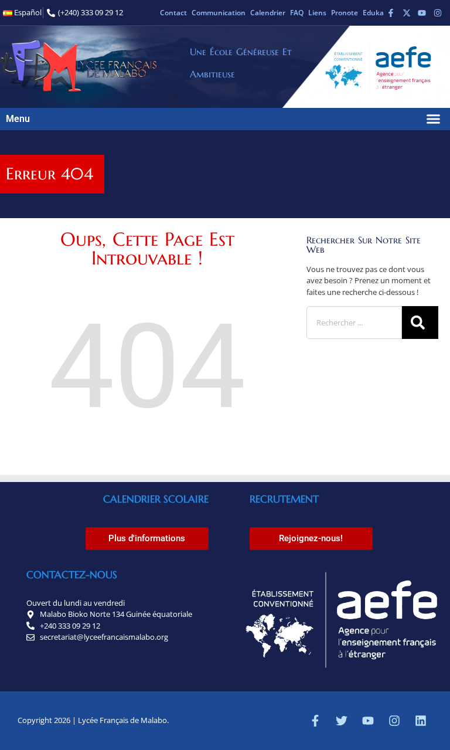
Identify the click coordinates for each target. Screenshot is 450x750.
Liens (317, 13)
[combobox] (354, 322)
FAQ (297, 13)
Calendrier (267, 13)
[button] (433, 119)
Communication (219, 13)
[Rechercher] (420, 322)
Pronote (344, 13)
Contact (173, 13)
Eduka (373, 13)
